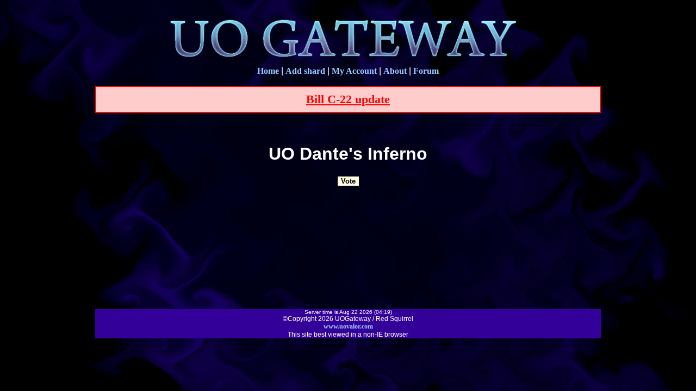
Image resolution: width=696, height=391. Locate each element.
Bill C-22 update (348, 99)
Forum (426, 70)
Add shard (305, 70)
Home (268, 70)
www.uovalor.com (348, 326)
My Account (354, 70)
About (395, 70)
